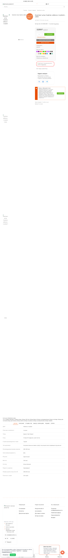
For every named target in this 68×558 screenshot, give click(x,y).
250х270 (38, 47)
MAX (13, 538)
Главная (25, 10)
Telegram (9, 542)
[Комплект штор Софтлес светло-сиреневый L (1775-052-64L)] (47, 51)
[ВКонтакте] (39, 81)
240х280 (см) (45, 58)
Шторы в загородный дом (43, 419)
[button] (20, 39)
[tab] (15, 423)
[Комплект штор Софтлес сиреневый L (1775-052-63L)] (48, 51)
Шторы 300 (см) (25, 419)
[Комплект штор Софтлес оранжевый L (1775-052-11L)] (43, 53)
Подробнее (56, 23)
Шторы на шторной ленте (39, 420)
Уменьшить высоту (41, 37)
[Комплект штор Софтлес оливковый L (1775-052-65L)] (45, 51)
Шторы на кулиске (28, 420)
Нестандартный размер (45, 40)
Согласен (13, 554)
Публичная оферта (56, 512)
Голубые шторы (18, 419)
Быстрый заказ (45, 42)
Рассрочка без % (39, 508)
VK (7, 538)
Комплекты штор (41, 10)
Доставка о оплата (40, 513)
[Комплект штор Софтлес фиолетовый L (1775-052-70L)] (37, 51)
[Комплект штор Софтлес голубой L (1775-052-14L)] (47, 53)
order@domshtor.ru (11, 535)
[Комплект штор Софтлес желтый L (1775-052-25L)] (42, 53)
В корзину (49, 34)
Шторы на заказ (39, 515)
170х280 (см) (39, 58)
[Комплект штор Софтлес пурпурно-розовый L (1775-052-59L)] (38, 53)
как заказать (38, 511)
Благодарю (40, 103)
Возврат (53, 517)
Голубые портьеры (9, 419)
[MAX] (43, 81)
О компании (22, 508)
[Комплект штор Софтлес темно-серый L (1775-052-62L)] (50, 51)
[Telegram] (46, 81)
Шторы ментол (20, 420)
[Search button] (64, 7)
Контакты (21, 511)
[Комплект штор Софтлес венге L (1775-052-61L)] (52, 51)
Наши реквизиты (55, 515)
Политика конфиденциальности (56, 509)
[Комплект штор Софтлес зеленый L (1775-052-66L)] (43, 51)
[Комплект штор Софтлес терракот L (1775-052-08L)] (45, 53)
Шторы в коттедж (53, 419)
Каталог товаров (32, 10)
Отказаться (5, 554)
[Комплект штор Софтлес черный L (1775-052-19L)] (50, 53)
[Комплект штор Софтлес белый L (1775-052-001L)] (48, 53)
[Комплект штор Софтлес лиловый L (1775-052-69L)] (38, 51)
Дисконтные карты (24, 513)
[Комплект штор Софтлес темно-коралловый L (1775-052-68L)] (40, 51)
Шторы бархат (33, 419)
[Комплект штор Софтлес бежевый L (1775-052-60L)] (37, 53)
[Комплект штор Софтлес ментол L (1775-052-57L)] (52, 53)
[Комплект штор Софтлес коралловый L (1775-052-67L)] (42, 51)
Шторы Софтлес (48, 420)
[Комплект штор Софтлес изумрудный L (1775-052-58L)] (40, 53)
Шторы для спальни (11, 420)
